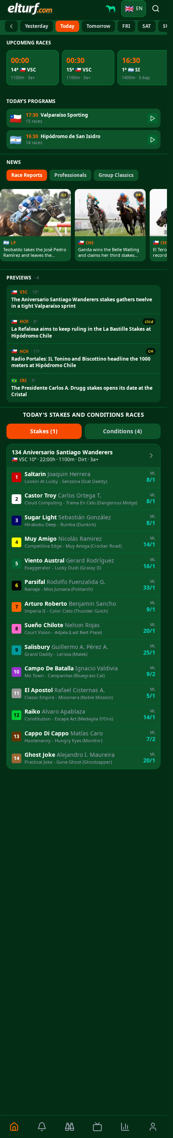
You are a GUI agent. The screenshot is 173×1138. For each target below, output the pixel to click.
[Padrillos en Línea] (110, 8)
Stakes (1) (44, 431)
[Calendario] (11, 26)
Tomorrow (98, 26)
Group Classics (116, 175)
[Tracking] (69, 1126)
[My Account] (153, 1126)
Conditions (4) (122, 431)
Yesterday (36, 26)
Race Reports (26, 175)
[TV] (97, 1126)
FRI (126, 26)
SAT (146, 26)
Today (67, 26)
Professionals (70, 175)
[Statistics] (125, 1126)
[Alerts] (42, 1126)
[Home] (14, 1126)
